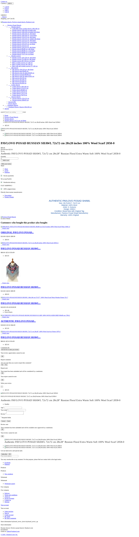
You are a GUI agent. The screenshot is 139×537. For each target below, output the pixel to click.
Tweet (6, 170)
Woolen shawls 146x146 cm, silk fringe (24, 34)
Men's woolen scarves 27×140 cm (22, 63)
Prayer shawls (12, 103)
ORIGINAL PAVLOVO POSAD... (17, 232)
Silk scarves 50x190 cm (19, 80)
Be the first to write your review (10, 349)
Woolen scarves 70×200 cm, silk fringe (23, 59)
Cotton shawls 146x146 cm (20, 86)
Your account (5, 505)
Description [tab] (8, 195)
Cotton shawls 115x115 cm (20, 88)
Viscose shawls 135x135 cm (20, 98)
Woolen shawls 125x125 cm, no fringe (23, 44)
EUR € (7, 8)
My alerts (7, 516)
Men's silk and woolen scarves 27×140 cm (24, 66)
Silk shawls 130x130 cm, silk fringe (22, 69)
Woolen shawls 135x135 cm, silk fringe (24, 37)
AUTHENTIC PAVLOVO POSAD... (18, 321)
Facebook (7, 462)
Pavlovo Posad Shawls (13, 25)
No (2, 364)
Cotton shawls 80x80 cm (19, 90)
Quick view (5, 228)
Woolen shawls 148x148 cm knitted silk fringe (26, 32)
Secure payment (9, 498)
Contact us (4, 1)
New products (9, 474)
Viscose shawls (14, 97)
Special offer (12, 102)
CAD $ (7, 7)
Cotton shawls (14, 85)
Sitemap (7, 502)
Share (6, 169)
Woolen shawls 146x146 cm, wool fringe (24, 35)
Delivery (7, 493)
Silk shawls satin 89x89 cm (20, 71)
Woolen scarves (14, 56)
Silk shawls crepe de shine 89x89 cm (23, 73)
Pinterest (7, 172)
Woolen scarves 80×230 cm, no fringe (23, 61)
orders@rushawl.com (13, 531)
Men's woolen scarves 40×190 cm (22, 64)
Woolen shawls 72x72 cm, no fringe (23, 54)
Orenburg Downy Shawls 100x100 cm (20, 107)
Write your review (6, 164)
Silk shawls (13, 68)
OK (2, 356)
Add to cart (5, 160)
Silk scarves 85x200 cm (19, 83)
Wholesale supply (10, 483)
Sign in (7, 513)
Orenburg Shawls (11, 105)
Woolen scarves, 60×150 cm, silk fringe (24, 57)
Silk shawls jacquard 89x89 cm (21, 74)
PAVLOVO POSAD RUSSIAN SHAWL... (21, 248)
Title (2, 408)
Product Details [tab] (9, 197)
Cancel (3, 421)
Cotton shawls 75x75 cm (19, 93)
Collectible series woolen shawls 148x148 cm (25, 28)
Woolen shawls (14, 27)
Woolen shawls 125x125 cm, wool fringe (24, 42)
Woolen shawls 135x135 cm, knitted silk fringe (26, 39)
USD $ (7, 12)
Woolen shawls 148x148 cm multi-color (24, 30)
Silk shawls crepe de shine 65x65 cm (23, 76)
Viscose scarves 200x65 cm (20, 100)
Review (3, 414)
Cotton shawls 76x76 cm (19, 91)
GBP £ (7, 10)
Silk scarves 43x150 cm (19, 78)
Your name (4, 410)
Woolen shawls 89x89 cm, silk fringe (23, 49)
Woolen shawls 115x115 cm (20, 45)
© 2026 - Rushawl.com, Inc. (9, 534)
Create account (9, 515)
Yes (6, 364)
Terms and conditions (11, 495)
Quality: (7, 404)
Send (8, 421)
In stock (3, 218)
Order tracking (9, 511)
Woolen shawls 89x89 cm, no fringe (23, 52)
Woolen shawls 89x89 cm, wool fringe (23, 51)
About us (7, 497)
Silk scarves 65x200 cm (19, 81)
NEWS (7, 109)
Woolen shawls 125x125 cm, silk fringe (24, 40)
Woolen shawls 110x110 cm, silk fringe (24, 47)
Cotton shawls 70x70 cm (19, 95)
